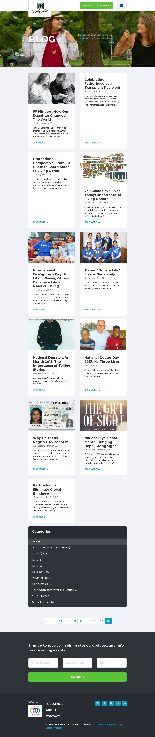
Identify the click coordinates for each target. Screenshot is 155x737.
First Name (40, 662)
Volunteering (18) (42, 577)
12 (68, 621)
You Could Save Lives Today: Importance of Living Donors (102, 195)
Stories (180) (39, 553)
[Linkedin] (124, 703)
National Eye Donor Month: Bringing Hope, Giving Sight (100, 442)
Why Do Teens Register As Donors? (50, 440)
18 (109, 621)
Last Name (75, 662)
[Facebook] (104, 703)
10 (54, 621)
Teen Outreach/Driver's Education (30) (55, 590)
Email (104, 662)
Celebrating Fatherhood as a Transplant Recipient (102, 83)
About (51, 710)
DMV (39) (37, 565)
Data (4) (37, 559)
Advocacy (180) (41, 571)
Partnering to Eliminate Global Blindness (47, 489)
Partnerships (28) (42, 583)
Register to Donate (96, 5)
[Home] (39, 8)
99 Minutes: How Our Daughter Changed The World (51, 115)
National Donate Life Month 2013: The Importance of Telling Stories (51, 363)
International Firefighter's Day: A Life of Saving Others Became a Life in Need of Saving (51, 278)
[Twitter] (97, 703)
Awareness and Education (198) (51, 547)
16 (95, 621)
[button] (121, 5)
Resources (54, 704)
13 (75, 621)
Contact (53, 716)
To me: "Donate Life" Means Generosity (102, 272)
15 (88, 621)
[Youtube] (111, 703)
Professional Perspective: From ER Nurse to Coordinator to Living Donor (51, 165)
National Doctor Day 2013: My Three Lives (102, 359)
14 (81, 621)
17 (102, 621)
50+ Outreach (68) (43, 596)
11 (61, 621)
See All (36, 541)
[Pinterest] (118, 703)
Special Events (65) (43, 602)
